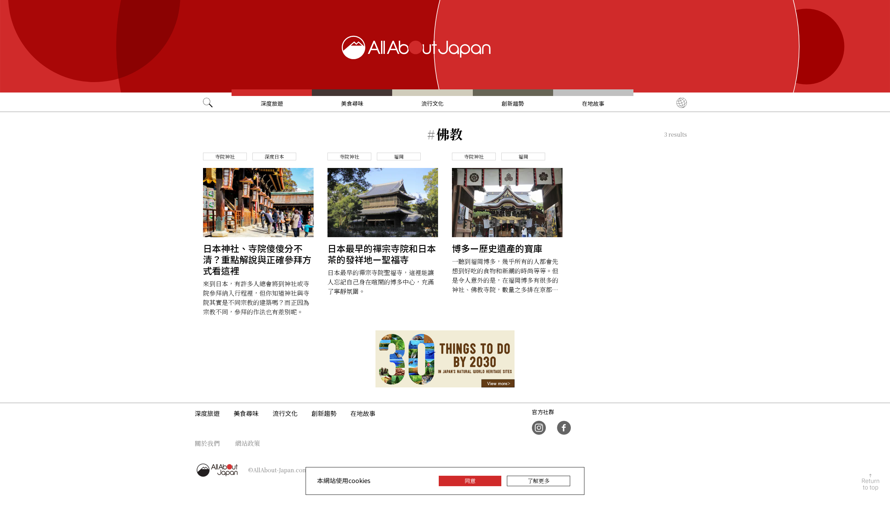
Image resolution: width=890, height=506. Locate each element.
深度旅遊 (272, 103)
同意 (470, 481)
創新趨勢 (513, 103)
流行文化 (432, 103)
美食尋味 (352, 103)
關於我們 (207, 443)
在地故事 (593, 103)
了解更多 (538, 481)
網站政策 (247, 443)
